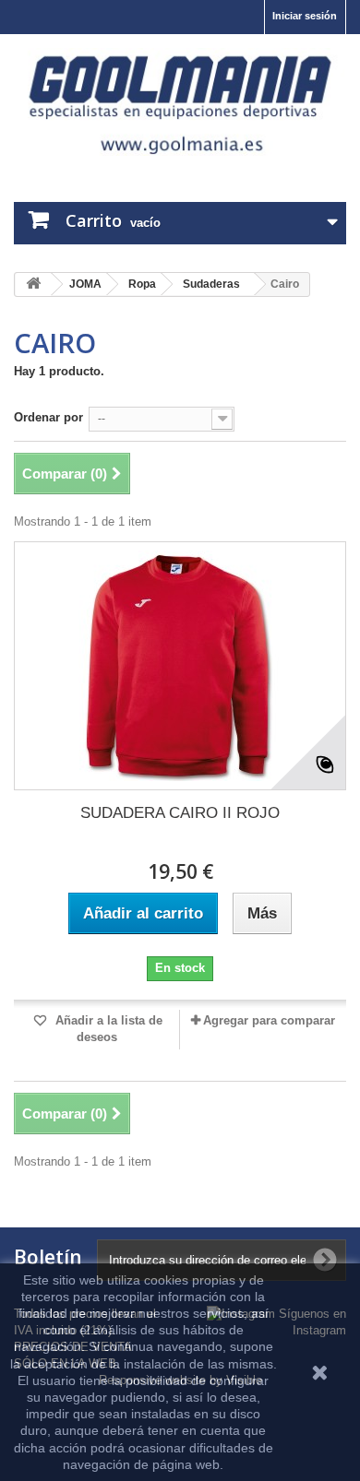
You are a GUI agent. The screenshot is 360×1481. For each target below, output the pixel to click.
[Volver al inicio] (33, 284)
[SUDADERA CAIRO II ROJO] (180, 666)
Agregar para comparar (269, 1020)
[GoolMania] (180, 102)
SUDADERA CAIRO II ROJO (180, 813)
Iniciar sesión (304, 15)
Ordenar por (48, 417)
